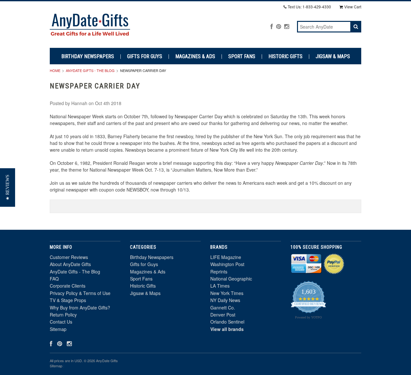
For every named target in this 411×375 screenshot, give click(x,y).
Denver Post (222, 314)
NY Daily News (225, 300)
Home (55, 70)
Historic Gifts (285, 56)
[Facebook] (271, 26)
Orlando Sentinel (227, 321)
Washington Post (227, 264)
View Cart (352, 6)
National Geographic (231, 278)
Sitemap (58, 329)
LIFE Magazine (225, 257)
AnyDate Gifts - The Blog (90, 70)
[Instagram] (286, 26)
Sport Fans (241, 56)
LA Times (220, 285)
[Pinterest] (278, 26)
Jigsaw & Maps (333, 56)
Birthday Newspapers (87, 56)
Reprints (218, 271)
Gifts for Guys (144, 56)
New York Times (226, 293)
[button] (7, 187)
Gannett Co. (222, 307)
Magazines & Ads (195, 56)
